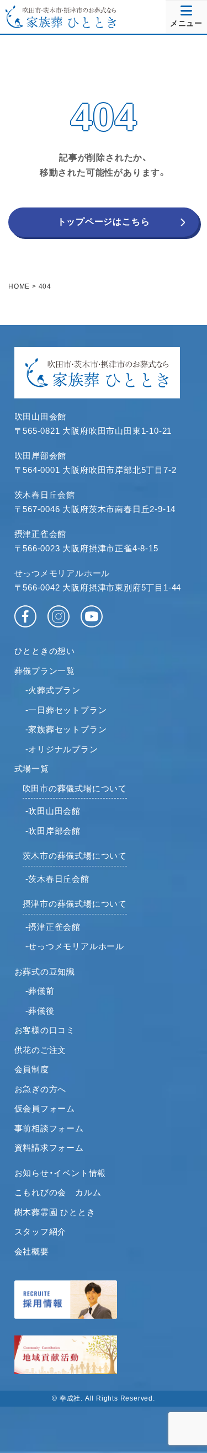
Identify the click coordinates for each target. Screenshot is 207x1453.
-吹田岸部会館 (53, 830)
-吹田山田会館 (53, 811)
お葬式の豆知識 (45, 971)
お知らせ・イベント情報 (60, 1173)
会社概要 (31, 1251)
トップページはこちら (103, 221)
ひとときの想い (45, 651)
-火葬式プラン (53, 690)
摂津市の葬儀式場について (75, 903)
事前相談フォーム (49, 1128)
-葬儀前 (40, 991)
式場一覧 (31, 768)
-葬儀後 (40, 1010)
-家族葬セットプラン (66, 729)
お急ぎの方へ (40, 1089)
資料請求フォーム (49, 1147)
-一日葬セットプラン (66, 710)
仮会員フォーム (45, 1108)
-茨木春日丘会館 (57, 878)
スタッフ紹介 (40, 1231)
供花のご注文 (40, 1050)
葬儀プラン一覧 (45, 670)
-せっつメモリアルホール (75, 946)
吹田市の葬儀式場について (75, 788)
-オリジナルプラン (61, 749)
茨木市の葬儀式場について (75, 855)
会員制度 (31, 1069)
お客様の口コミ (45, 1030)
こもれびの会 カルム (58, 1192)
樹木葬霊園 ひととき (54, 1212)
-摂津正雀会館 (53, 927)
